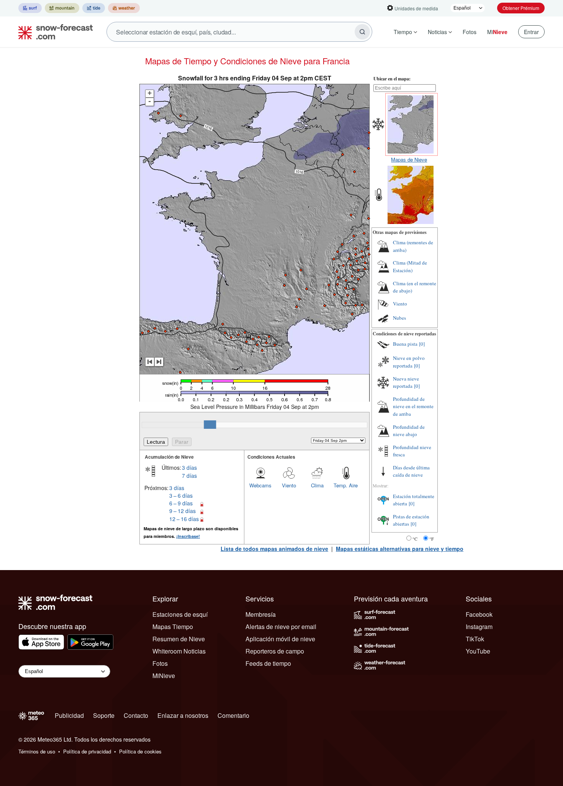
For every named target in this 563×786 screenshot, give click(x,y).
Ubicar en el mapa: (392, 78)
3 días (189, 467)
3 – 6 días (181, 495)
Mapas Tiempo (172, 626)
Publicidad (69, 715)
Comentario (233, 715)
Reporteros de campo (274, 651)
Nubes (399, 317)
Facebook (479, 614)
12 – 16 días (184, 519)
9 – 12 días (182, 511)
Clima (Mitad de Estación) (410, 266)
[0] (422, 343)
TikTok (475, 638)
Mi (497, 32)
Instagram (479, 626)
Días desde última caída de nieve (411, 471)
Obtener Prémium (520, 8)
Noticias (437, 32)
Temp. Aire (346, 485)
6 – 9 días (181, 503)
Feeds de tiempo (268, 663)
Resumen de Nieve (178, 638)
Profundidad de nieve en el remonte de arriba (413, 406)
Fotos (469, 32)
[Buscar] (362, 31)
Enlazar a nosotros (182, 715)
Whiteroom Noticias (179, 651)
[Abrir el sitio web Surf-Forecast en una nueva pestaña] (30, 8)
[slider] (210, 424)
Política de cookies (140, 751)
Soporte (104, 715)
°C (414, 539)
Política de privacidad (87, 751)
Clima (317, 485)
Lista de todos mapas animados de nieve (274, 548)
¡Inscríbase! (188, 536)
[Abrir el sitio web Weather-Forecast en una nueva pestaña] (124, 8)
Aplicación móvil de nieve (280, 638)
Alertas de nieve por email (280, 626)
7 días (189, 475)
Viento (289, 485)
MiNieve (163, 675)
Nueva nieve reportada (406, 382)
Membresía (260, 614)
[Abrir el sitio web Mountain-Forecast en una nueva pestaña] (62, 8)
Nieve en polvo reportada (409, 362)
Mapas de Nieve (409, 159)
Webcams (260, 485)
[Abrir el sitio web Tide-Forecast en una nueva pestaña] (93, 8)
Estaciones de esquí (180, 614)
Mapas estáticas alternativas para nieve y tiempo (399, 548)
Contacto (136, 715)
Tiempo (403, 32)
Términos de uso (36, 751)
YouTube (478, 651)
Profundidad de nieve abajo (409, 430)
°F (431, 539)
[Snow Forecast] (53, 31)
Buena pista (405, 343)
